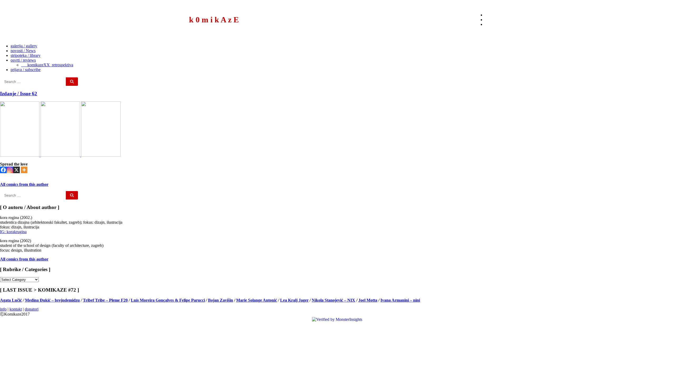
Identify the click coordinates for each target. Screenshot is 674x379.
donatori (31, 309)
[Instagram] (10, 170)
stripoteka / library (26, 55)
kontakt (15, 309)
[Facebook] (3, 170)
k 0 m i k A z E (214, 19)
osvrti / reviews (23, 60)
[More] (24, 170)
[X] (16, 170)
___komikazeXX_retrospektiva (47, 65)
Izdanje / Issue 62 (18, 93)
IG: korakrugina (13, 232)
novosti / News (23, 50)
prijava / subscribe (26, 69)
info (3, 309)
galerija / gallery (24, 46)
